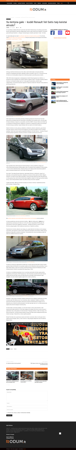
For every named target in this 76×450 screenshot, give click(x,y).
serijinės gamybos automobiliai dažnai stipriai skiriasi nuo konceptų (22, 218)
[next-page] (9, 384)
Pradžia (7, 17)
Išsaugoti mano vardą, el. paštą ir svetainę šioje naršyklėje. (19, 412)
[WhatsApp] (15, 356)
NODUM (7, 27)
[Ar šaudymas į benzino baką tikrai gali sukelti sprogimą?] (41, 375)
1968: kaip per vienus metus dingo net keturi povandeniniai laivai (39, 364)
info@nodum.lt (17, 432)
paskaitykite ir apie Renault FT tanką (13, 39)
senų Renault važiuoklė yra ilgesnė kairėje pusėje (29, 36)
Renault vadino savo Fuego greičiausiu (17, 37)
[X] (10, 356)
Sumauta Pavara (10, 438)
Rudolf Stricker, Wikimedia (41, 162)
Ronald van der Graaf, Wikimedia (21, 215)
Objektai (39, 3)
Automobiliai (9, 3)
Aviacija (15, 3)
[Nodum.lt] (38, 9)
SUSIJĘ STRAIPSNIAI (12, 368)
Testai (58, 3)
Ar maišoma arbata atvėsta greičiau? (13, 363)
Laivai (35, 3)
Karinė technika (29, 3)
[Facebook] (7, 356)
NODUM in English (10, 0)
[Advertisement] (59, 58)
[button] (68, 3)
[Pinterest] (13, 356)
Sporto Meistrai (9, 437)
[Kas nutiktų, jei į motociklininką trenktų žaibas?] (26, 375)
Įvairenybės (44, 3)
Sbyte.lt (24, 448)
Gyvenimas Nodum (52, 3)
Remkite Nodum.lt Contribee (60, 37)
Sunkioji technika (21, 3)
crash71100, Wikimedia (28, 69)
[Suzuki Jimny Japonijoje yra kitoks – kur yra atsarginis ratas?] (12, 375)
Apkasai (16, 0)
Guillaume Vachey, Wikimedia (18, 116)
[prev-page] (7, 384)
